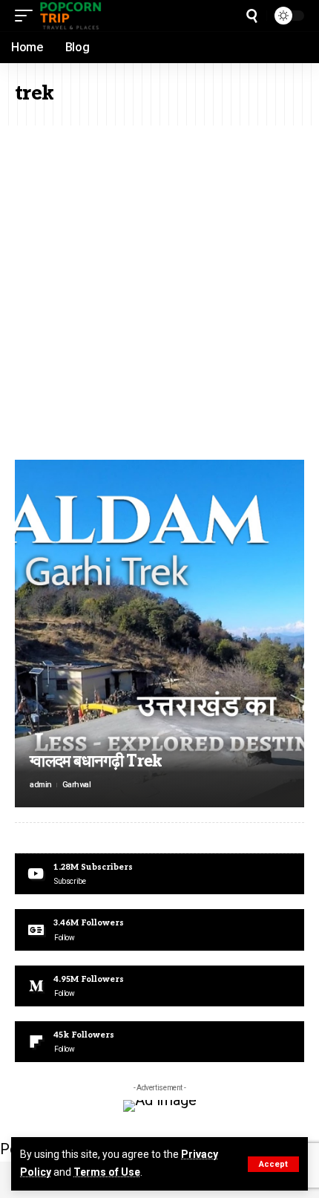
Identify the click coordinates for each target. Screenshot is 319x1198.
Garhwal (76, 785)
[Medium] (159, 986)
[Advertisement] (159, 292)
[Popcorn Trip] (71, 15)
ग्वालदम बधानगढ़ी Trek (96, 761)
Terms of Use (106, 1172)
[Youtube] (159, 873)
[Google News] (159, 929)
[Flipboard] (159, 1041)
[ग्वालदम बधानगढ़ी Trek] (159, 633)
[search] (252, 16)
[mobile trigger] (27, 15)
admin (41, 785)
